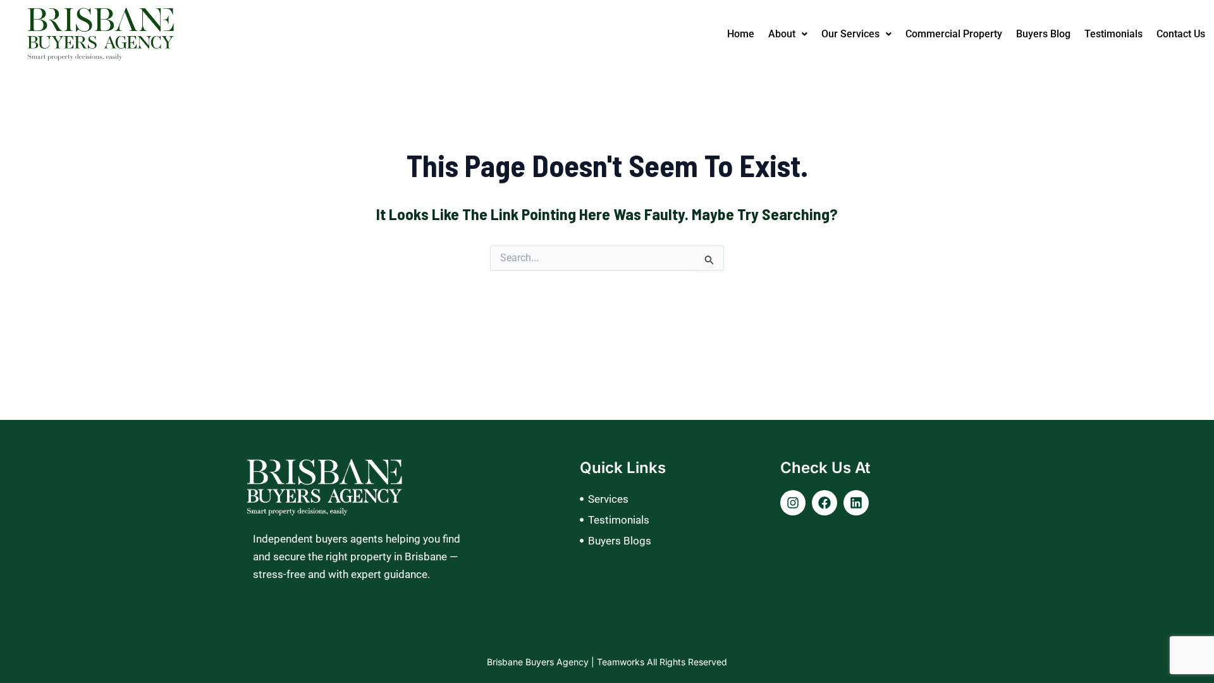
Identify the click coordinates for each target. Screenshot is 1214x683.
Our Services (850, 34)
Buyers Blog (1043, 34)
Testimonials (1113, 34)
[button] (787, 34)
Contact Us (1180, 34)
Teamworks (622, 661)
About (781, 34)
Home (740, 34)
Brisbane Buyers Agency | (542, 661)
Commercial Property (953, 34)
